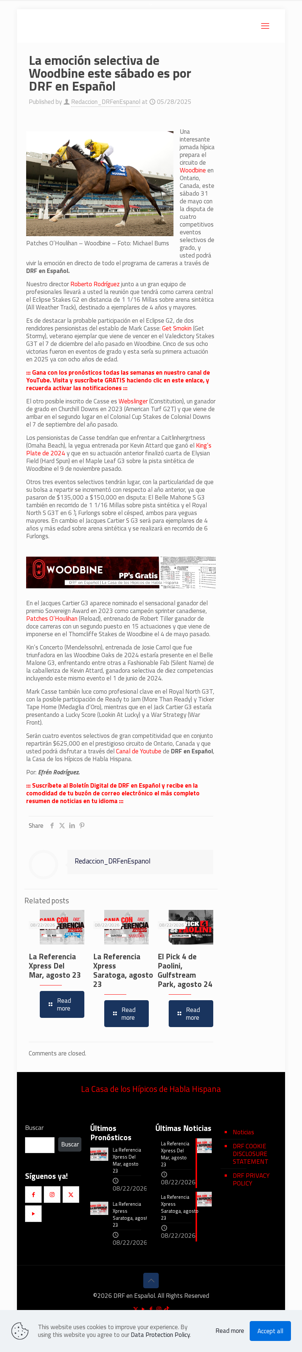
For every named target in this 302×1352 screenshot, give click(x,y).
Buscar (34, 1128)
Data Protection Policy (160, 1334)
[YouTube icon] (143, 1309)
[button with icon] (33, 1194)
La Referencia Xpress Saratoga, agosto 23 (123, 970)
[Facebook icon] (151, 1309)
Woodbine (193, 170)
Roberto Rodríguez (95, 284)
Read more (229, 1331)
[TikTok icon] (166, 1309)
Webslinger (134, 401)
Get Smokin (177, 328)
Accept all (270, 1331)
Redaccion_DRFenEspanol (105, 101)
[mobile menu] (265, 26)
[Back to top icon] (151, 1280)
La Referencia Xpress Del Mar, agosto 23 (55, 965)
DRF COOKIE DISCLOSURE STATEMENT (250, 1153)
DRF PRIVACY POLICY (251, 1179)
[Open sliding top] (151, 8)
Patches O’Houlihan (51, 618)
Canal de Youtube (138, 751)
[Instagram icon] (159, 1309)
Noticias (243, 1132)
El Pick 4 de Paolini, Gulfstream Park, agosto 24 (185, 970)
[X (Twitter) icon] (135, 1309)
